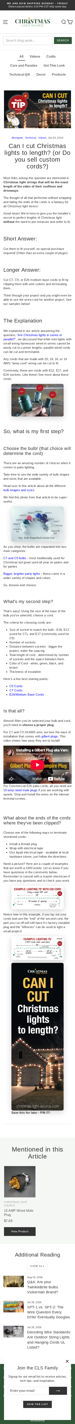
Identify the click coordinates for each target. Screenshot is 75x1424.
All (21, 56)
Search (63, 40)
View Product (20, 1231)
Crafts (51, 56)
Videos (35, 56)
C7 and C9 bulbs (14, 558)
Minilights (17, 137)
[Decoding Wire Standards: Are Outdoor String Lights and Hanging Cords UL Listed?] (13, 1331)
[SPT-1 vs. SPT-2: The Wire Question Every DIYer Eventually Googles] (13, 1306)
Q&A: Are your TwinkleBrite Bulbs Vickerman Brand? (42, 1287)
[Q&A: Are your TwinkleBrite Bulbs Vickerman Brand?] (13, 1281)
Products (59, 74)
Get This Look (54, 65)
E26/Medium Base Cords (26, 694)
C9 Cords (16, 686)
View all (37, 1266)
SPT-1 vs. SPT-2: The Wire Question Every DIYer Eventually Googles (48, 1312)
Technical (30, 137)
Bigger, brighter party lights (21, 573)
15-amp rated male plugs (20, 790)
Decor (41, 74)
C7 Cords (16, 690)
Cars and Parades (23, 65)
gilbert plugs (49, 736)
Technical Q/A (19, 74)
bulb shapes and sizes (18, 490)
